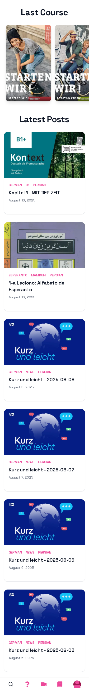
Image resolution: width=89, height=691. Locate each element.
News (30, 372)
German (15, 185)
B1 (27, 185)
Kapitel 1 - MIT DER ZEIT (34, 193)
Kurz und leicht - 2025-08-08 (42, 379)
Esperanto (18, 275)
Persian (39, 185)
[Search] (11, 684)
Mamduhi (38, 275)
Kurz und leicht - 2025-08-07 (41, 470)
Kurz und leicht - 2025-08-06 (41, 560)
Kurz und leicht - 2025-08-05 (41, 650)
